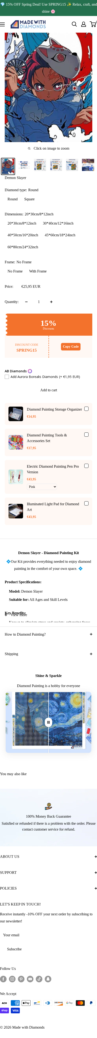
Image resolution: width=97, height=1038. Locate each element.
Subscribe (14, 949)
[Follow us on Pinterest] (21, 978)
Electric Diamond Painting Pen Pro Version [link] (53, 469)
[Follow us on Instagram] (12, 978)
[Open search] (74, 24)
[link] (15, 414)
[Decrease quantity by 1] (26, 302)
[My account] (83, 24)
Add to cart (48, 390)
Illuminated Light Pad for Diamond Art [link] (53, 507)
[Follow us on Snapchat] (48, 978)
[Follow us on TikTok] (39, 978)
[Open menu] (2, 24)
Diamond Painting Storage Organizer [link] (54, 409)
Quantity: (12, 302)
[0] (93, 24)
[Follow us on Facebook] (3, 978)
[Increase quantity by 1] (51, 302)
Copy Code (71, 346)
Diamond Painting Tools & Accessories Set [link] (47, 438)
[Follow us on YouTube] (30, 978)
